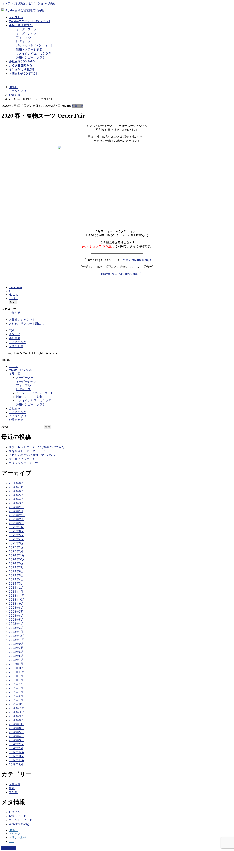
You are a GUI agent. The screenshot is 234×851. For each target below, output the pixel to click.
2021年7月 (16, 684)
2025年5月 (16, 535)
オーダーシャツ (26, 33)
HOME (13, 830)
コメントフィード (20, 820)
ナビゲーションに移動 (40, 3)
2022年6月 (16, 652)
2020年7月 (16, 724)
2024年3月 (16, 583)
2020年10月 (17, 712)
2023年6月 (16, 615)
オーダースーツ (26, 29)
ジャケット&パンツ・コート (34, 45)
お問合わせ (16, 346)
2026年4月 (16, 499)
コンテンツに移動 (13, 3)
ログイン (14, 812)
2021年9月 (16, 676)
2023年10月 (17, 599)
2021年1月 (16, 704)
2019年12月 (16, 752)
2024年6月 (16, 571)
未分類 (13, 792)
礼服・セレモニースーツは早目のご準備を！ (38, 447)
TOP (12, 330)
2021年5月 (16, 692)
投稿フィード (17, 816)
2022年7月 (16, 648)
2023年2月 (16, 627)
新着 (12, 788)
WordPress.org (19, 824)
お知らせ (77, 106)
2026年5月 (16, 495)
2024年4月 (16, 579)
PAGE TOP (8, 848)
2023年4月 (16, 623)
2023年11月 (16, 595)
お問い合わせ (17, 837)
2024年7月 (16, 567)
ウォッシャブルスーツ (23, 463)
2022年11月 (16, 639)
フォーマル (23, 37)
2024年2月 (16, 587)
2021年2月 (16, 700)
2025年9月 (16, 523)
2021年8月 (16, 680)
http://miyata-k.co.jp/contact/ (120, 273)
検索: (4, 427)
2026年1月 (16, 511)
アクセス (14, 833)
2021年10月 (16, 672)
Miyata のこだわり (22, 370)
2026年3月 (16, 503)
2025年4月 (16, 539)
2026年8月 (16, 483)
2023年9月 (16, 603)
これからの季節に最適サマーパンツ (32, 455)
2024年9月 (16, 563)
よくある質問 (17, 342)
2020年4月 (16, 736)
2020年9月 (16, 716)
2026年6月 (16, 491)
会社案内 (14, 338)
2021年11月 (16, 668)
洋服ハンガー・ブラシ (30, 57)
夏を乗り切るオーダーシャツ (28, 451)
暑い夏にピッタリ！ (22, 459)
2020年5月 (16, 732)
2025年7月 (16, 527)
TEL (11, 841)
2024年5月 (16, 575)
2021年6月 (16, 688)
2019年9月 (16, 764)
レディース (23, 41)
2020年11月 (16, 708)
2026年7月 (16, 487)
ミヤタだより (17, 416)
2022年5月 (16, 656)
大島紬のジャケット (22, 319)
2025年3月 (16, 543)
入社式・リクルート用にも (26, 323)
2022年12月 (17, 635)
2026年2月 (16, 507)
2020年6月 (16, 728)
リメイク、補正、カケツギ (33, 53)
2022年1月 (16, 664)
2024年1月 (16, 591)
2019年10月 (16, 760)
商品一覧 (14, 334)
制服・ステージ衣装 (29, 49)
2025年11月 (16, 519)
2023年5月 (16, 619)
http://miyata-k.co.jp (137, 260)
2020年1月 (16, 748)
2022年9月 (16, 644)
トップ (13, 366)
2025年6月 (16, 531)
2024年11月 (16, 555)
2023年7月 (16, 611)
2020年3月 (16, 740)
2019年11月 (16, 756)
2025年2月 (16, 547)
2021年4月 (16, 696)
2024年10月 (17, 559)
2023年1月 (16, 631)
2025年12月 (17, 515)
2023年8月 (16, 607)
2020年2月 (16, 744)
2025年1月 (16, 551)
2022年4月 (16, 660)
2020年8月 (16, 720)
